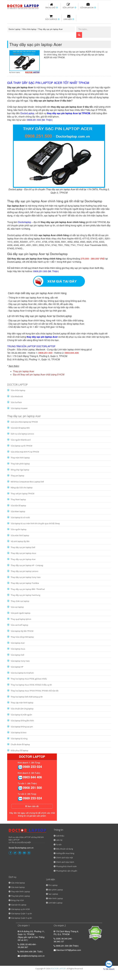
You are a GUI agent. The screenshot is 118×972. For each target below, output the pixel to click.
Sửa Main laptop (18, 511)
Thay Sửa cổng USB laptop (22, 637)
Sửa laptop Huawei (19, 408)
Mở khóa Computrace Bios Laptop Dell (27, 481)
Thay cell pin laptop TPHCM (22, 493)
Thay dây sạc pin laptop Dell (23, 547)
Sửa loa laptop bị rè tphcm (22, 673)
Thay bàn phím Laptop (20, 896)
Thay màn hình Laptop (20, 891)
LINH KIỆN (67, 19)
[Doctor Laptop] (27, 831)
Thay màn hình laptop (20, 457)
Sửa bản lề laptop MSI (20, 428)
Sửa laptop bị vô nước (20, 517)
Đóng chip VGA (17, 900)
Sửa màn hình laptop (20, 535)
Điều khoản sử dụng (64, 848)
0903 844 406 (32, 777)
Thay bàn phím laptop (58, 23)
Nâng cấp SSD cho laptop (22, 487)
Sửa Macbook (17, 396)
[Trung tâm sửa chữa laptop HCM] (23, 6)
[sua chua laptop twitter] (15, 853)
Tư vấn (59, 844)
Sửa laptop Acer (18, 643)
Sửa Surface (16, 402)
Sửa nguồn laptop (18, 529)
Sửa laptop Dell (17, 655)
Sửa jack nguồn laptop (20, 613)
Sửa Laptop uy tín (31, 22)
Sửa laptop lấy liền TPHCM (22, 631)
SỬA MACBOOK (87, 7)
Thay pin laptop (17, 475)
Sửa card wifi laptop (19, 625)
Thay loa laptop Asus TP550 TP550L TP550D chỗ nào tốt (34, 690)
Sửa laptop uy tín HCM (20, 909)
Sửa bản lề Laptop (18, 904)
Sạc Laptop (53, 894)
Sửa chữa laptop (29, 29)
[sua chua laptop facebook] (10, 853)
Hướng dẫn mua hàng (65, 853)
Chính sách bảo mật (64, 857)
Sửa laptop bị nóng (19, 738)
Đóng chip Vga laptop (20, 469)
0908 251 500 (32, 787)
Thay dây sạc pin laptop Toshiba (25, 583)
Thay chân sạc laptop (20, 601)
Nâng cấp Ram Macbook (77, 39)
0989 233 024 (32, 766)
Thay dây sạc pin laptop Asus (23, 553)
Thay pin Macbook (77, 22)
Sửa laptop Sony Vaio (20, 661)
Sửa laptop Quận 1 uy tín (21, 913)
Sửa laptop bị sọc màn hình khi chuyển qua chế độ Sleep (35, 523)
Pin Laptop (53, 885)
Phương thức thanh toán (66, 866)
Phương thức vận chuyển (66, 870)
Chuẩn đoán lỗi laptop (20, 744)
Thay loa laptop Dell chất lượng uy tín (27, 696)
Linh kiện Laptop (55, 902)
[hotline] (20, 767)
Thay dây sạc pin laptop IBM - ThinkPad (28, 589)
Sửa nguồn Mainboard (21, 439)
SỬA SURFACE (51, 19)
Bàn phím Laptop (73, 40)
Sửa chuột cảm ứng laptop (22, 708)
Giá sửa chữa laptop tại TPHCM (24, 422)
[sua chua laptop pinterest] (29, 853)
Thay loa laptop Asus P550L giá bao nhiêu (29, 678)
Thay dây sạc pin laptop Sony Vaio (26, 577)
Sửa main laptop (18, 887)
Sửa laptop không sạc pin (22, 726)
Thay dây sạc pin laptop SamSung (25, 595)
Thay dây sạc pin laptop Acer (50, 29)
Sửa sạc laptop (17, 607)
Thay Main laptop (18, 499)
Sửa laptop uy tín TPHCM (21, 445)
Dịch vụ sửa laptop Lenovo (22, 433)
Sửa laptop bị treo (18, 732)
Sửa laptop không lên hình (22, 720)
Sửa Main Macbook (46, 39)
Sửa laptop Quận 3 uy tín (21, 918)
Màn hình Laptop (55, 898)
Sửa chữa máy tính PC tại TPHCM (25, 451)
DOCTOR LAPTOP (58, 968)
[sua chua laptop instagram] (19, 853)
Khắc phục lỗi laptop (19, 750)
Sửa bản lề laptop (28, 39)
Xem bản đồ (33, 806)
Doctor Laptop (14, 29)
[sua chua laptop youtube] (24, 853)
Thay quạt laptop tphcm (21, 619)
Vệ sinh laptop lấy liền (20, 541)
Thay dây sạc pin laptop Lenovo (24, 571)
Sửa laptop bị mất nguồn (21, 714)
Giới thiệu (60, 835)
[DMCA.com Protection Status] (95, 932)
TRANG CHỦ (50, 7)
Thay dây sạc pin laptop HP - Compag (27, 565)
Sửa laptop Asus (18, 649)
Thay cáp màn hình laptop (22, 702)
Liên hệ (59, 840)
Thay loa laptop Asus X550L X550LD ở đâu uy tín (31, 684)
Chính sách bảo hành (65, 862)
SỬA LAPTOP (68, 7)
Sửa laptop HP (17, 666)
